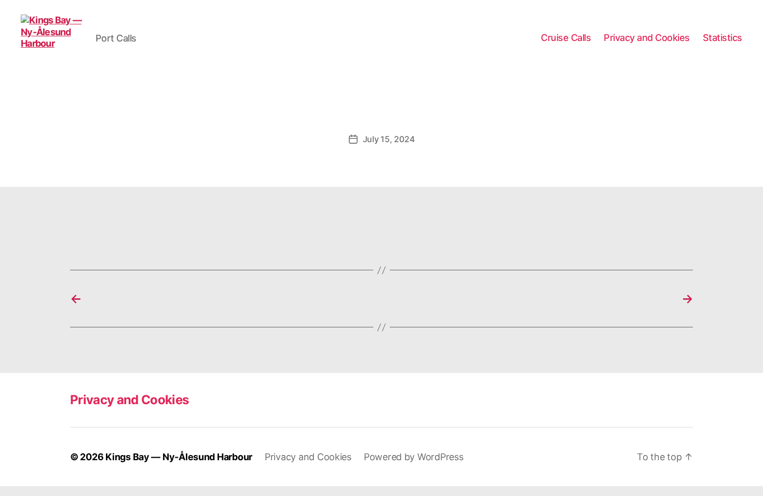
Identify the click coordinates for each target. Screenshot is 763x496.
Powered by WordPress (414, 456)
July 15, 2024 (389, 139)
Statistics (722, 37)
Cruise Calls (566, 37)
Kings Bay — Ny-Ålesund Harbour (178, 456)
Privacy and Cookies (647, 37)
